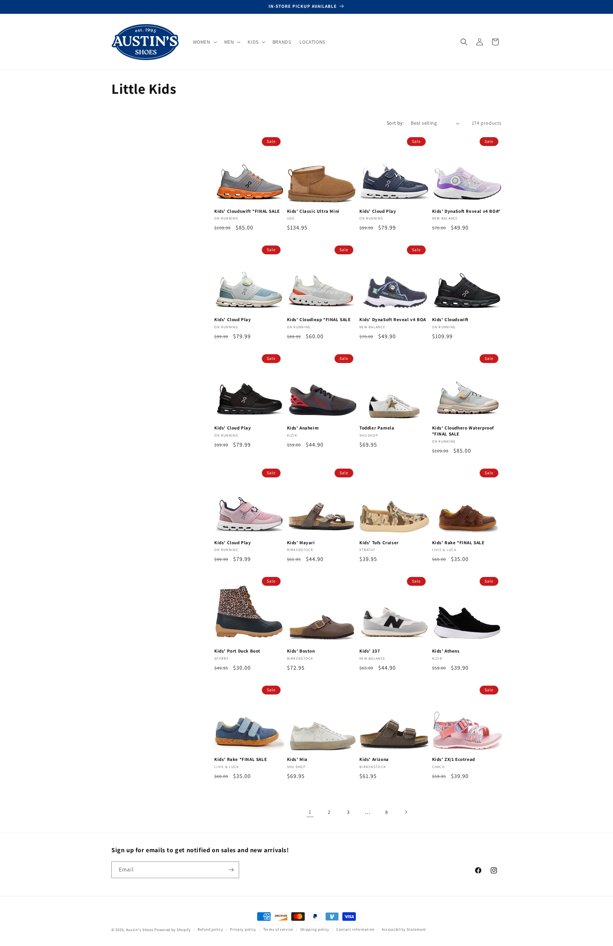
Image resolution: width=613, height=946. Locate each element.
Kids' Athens (446, 651)
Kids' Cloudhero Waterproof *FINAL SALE (463, 431)
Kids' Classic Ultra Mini (313, 211)
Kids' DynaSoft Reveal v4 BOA (392, 320)
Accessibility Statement (404, 929)
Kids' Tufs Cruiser (379, 543)
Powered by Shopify (172, 929)
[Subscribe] (231, 869)
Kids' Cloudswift (450, 320)
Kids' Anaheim (303, 428)
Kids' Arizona (374, 759)
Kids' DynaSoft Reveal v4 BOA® (466, 211)
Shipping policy (315, 929)
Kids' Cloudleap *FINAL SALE (319, 320)
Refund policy (210, 929)
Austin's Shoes (140, 929)
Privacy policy (243, 929)
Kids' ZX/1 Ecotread (453, 759)
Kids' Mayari (301, 543)
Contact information (355, 929)
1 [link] (310, 812)
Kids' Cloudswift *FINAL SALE (247, 211)
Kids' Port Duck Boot (237, 651)
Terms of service (278, 929)
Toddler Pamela (376, 428)
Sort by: (395, 123)
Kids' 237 (369, 651)
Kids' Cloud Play (377, 211)
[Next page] (406, 812)
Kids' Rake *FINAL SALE (458, 543)
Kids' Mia (297, 759)
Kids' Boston (301, 651)
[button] (204, 41)
